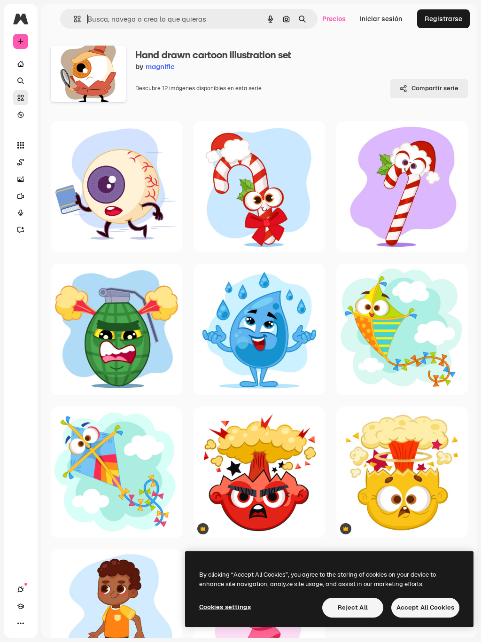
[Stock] (20, 97)
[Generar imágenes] (20, 179)
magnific (160, 66)
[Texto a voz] (20, 212)
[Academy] (20, 606)
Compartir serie (434, 88)
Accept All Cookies (425, 607)
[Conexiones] (20, 589)
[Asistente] (20, 229)
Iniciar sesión (381, 19)
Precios (334, 19)
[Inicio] (20, 63)
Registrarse (443, 19)
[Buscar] (20, 80)
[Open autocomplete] (73, 19)
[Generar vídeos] (20, 196)
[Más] (20, 623)
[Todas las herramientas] (20, 145)
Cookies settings (225, 607)
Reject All (353, 607)
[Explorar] (20, 114)
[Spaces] (20, 162)
